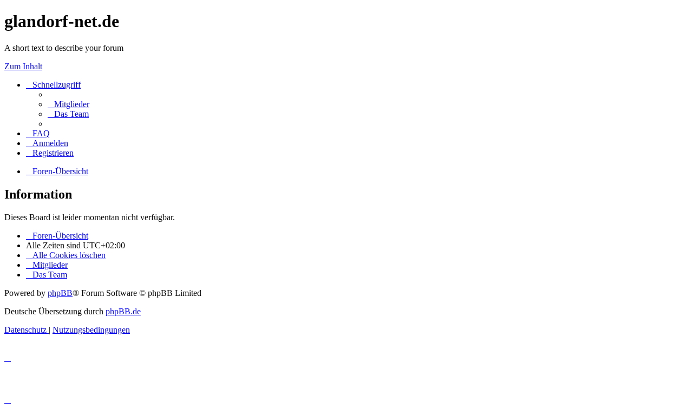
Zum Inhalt (23, 66)
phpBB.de (123, 311)
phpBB (60, 293)
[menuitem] (68, 104)
